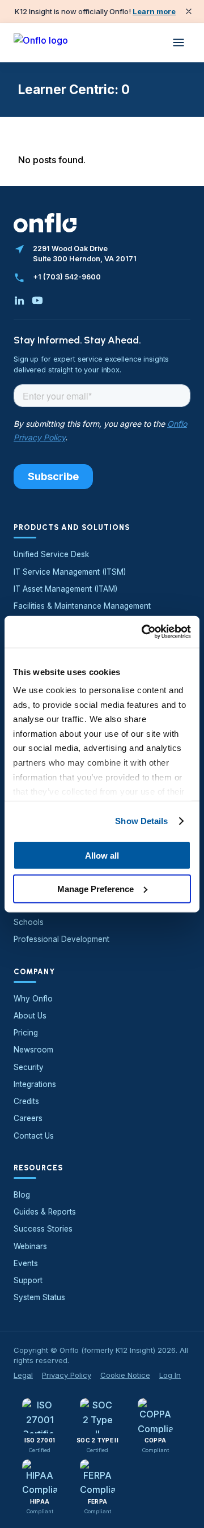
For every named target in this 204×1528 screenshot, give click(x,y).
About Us (30, 1015)
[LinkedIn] (19, 300)
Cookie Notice (125, 1375)
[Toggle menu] (178, 42)
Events (26, 1263)
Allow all (102, 855)
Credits (26, 1101)
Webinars (30, 1246)
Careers (28, 1118)
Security (29, 1067)
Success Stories (43, 1228)
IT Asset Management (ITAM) (65, 588)
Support (28, 1280)
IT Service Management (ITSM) (70, 571)
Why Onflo (33, 998)
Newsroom (33, 1049)
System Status (39, 1297)
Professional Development (61, 939)
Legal (23, 1375)
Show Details (141, 821)
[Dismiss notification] (188, 11)
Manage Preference (95, 888)
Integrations (35, 1084)
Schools (29, 922)
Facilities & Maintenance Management (82, 605)
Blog (22, 1194)
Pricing (26, 1032)
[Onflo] (41, 42)
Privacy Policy (66, 1375)
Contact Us (34, 1135)
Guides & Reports (45, 1211)
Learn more (154, 11)
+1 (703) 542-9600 (67, 277)
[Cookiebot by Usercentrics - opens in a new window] (144, 632)
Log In (170, 1375)
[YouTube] (37, 300)
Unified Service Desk (51, 554)
